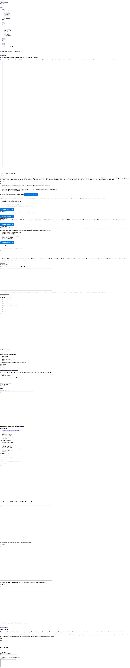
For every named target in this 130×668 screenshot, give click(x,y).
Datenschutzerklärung (3, 385)
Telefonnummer (2, 652)
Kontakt (3, 24)
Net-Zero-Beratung (3, 211)
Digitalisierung (6, 14)
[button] (65, 183)
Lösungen (3, 9)
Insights (3, 23)
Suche (1, 3)
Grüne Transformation (7, 30)
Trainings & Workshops (7, 35)
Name (1, 649)
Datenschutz (2, 656)
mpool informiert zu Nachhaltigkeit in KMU (9, 377)
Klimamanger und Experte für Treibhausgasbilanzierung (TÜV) (11, 430)
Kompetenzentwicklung (7, 15)
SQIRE (3, 19)
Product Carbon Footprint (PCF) (5, 218)
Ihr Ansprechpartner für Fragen (6, 168)
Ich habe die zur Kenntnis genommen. (11, 657)
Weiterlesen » (2, 374)
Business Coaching (7, 13)
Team (3, 22)
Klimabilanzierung (3, 183)
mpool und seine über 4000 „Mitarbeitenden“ (9, 370)
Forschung (3, 39)
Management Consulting (7, 10)
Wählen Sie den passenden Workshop (5, 653)
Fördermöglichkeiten (7, 18)
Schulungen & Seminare (3, 226)
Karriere (3, 44)
